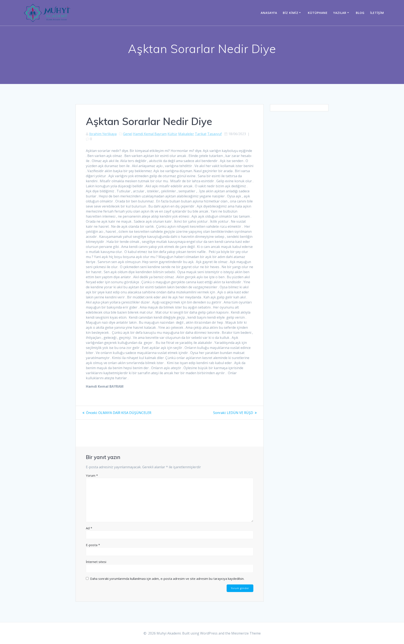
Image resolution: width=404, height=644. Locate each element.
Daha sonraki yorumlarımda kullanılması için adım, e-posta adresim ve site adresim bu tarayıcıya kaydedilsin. (167, 578)
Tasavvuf (214, 134)
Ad (89, 528)
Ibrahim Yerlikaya (103, 134)
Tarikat (200, 134)
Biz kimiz (290, 13)
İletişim (377, 13)
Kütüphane (318, 13)
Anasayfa (269, 13)
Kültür (172, 134)
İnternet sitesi (96, 562)
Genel (127, 134)
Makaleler (186, 134)
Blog (360, 13)
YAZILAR (339, 13)
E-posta (93, 545)
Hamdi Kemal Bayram (150, 134)
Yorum (92, 475)
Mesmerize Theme (246, 633)
